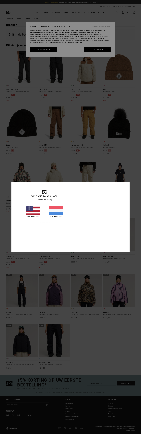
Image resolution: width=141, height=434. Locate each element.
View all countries (44, 222)
